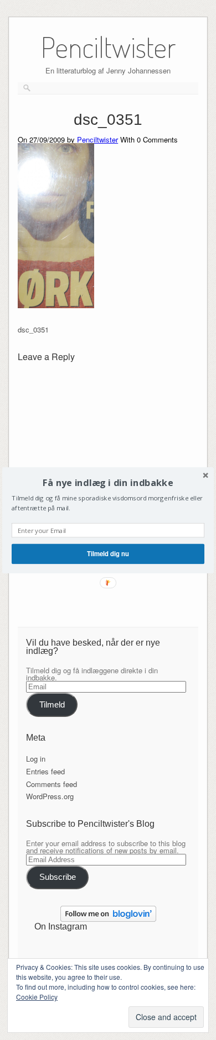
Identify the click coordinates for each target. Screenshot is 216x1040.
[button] (108, 482)
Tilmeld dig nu (108, 553)
